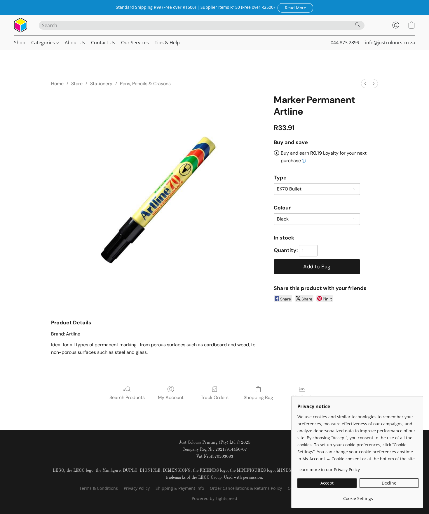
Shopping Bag (258, 397)
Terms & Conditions (98, 488)
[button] (295, 7)
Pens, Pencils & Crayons (145, 84)
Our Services (135, 42)
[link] (357, 496)
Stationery (101, 84)
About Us (75, 42)
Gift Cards (302, 397)
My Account (171, 397)
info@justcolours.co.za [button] (390, 42)
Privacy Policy (137, 488)
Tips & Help (167, 42)
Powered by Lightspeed (214, 498)
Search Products (127, 397)
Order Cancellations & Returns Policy (246, 488)
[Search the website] (357, 25)
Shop (19, 42)
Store (77, 84)
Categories (43, 42)
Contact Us (103, 42)
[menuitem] (365, 83)
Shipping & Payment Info (180, 488)
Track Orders (215, 397)
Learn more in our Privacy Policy (328, 469)
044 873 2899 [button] (345, 42)
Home (57, 84)
